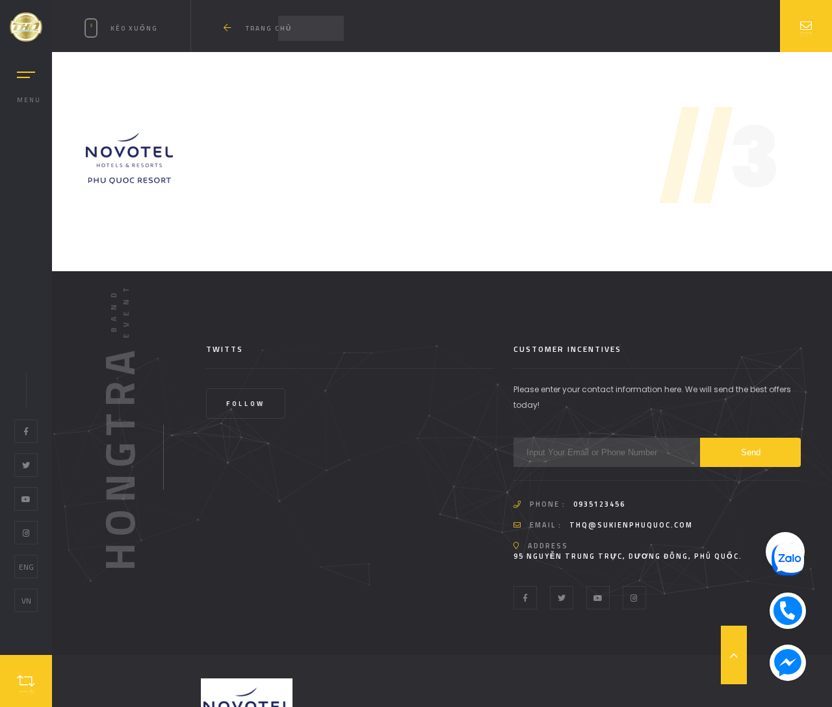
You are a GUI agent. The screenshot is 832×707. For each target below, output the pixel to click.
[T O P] (734, 655)
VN (26, 600)
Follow (245, 403)
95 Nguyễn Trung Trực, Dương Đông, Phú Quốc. (628, 556)
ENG (26, 567)
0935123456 (599, 504)
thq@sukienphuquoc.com (631, 525)
